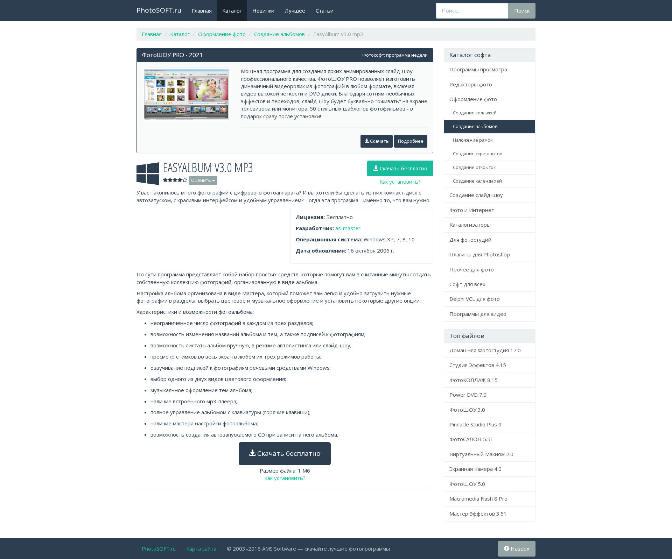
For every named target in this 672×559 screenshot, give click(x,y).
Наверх (519, 548)
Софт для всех (467, 284)
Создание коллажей (475, 113)
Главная (202, 10)
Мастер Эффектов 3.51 (478, 513)
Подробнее (411, 141)
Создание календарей (477, 181)
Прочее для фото (471, 269)
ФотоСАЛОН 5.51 (471, 439)
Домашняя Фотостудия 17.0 (485, 350)
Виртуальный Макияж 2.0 (481, 454)
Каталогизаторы (470, 224)
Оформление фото (473, 98)
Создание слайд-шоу (476, 194)
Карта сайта (201, 548)
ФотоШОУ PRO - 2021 (172, 55)
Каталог (232, 10)
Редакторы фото (470, 84)
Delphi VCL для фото (474, 298)
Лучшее (295, 10)
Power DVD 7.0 (467, 394)
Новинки (263, 10)
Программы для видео (477, 313)
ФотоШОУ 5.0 (467, 483)
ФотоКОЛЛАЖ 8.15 (473, 379)
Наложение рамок (472, 140)
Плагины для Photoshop (479, 254)
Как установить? (400, 181)
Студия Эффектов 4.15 (477, 364)
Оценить (201, 180)
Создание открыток (474, 167)
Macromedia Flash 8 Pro (478, 498)
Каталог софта (470, 55)
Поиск (522, 10)
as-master (347, 228)
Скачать (379, 141)
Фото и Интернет (471, 209)
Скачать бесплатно (402, 168)
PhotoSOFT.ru (158, 10)
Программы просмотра (478, 69)
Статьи (325, 10)
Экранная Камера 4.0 (475, 468)
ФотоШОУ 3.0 (467, 409)
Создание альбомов (475, 126)
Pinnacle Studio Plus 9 (475, 424)
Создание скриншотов (477, 154)
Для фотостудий (470, 239)
